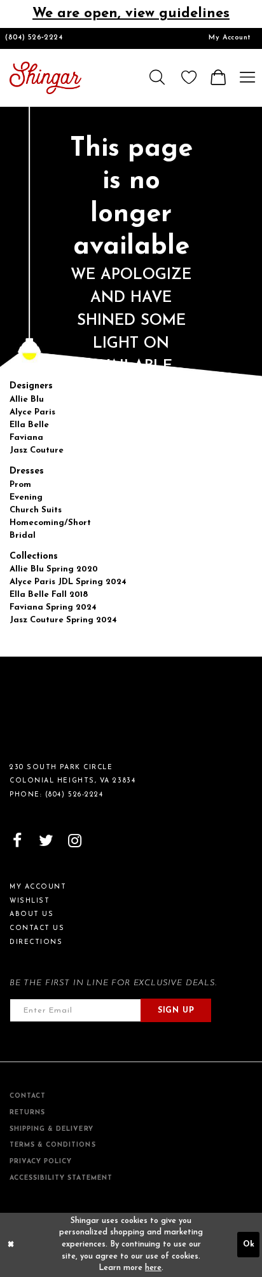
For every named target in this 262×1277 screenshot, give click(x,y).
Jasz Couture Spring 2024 (63, 620)
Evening (26, 497)
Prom (20, 485)
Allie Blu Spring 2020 (54, 569)
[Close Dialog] (11, 1244)
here (153, 1268)
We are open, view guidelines (131, 13)
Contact (28, 1096)
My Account (230, 37)
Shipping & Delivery (51, 1129)
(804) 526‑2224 (33, 37)
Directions (36, 942)
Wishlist (30, 901)
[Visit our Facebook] (17, 841)
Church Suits (36, 510)
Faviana (26, 438)
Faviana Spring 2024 (53, 607)
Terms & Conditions (53, 1145)
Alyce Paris (32, 412)
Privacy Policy (41, 1161)
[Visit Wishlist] (188, 77)
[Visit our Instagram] (75, 841)
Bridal (23, 535)
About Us (31, 914)
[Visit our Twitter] (46, 841)
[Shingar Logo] (53, 715)
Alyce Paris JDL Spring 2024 (68, 582)
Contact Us (37, 928)
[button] (156, 77)
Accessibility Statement (61, 1178)
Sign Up (176, 1010)
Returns (27, 1112)
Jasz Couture (37, 450)
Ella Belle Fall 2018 (49, 595)
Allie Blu (27, 399)
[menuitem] (230, 38)
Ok (248, 1244)
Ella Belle (29, 425)
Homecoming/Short (50, 523)
